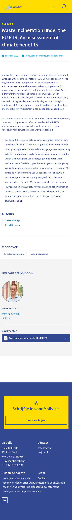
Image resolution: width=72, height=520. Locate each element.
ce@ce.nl (43, 452)
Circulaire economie (14, 253)
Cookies (42, 478)
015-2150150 (45, 448)
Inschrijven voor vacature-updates (18, 486)
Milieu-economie (39, 253)
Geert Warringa (12, 220)
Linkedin (6, 318)
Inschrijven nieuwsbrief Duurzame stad (18, 482)
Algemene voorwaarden (51, 482)
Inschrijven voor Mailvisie (16, 478)
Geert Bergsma (12, 224)
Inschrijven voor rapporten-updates (18, 491)
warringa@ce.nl (11, 313)
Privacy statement (48, 486)
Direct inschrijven (36, 420)
